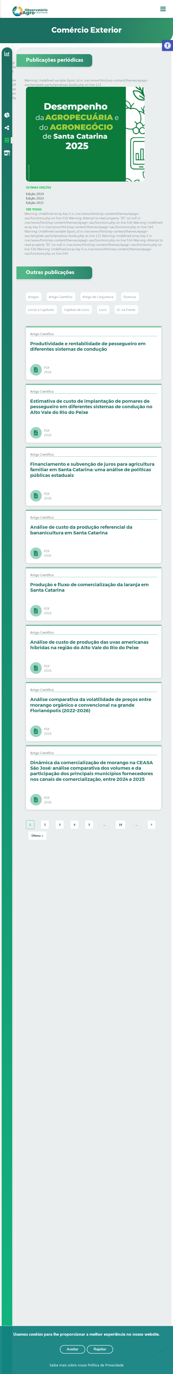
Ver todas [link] (34, 209)
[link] (167, 45)
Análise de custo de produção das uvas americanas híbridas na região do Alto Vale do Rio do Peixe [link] (89, 644)
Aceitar (72, 1349)
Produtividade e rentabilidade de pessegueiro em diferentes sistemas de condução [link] (88, 346)
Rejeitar (100, 1349)
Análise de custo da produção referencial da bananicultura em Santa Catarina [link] (81, 529)
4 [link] (74, 825)
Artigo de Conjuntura (98, 296)
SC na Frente (126, 309)
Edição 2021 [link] (35, 202)
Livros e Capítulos (41, 309)
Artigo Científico (61, 296)
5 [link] (89, 825)
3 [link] (60, 825)
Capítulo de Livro (77, 309)
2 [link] (45, 825)
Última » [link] (37, 835)
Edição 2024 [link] (35, 193)
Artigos (33, 296)
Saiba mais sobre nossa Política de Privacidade (87, 1365)
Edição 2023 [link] (35, 198)
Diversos (130, 296)
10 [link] (120, 825)
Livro (103, 309)
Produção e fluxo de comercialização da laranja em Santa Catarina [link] (89, 587)
